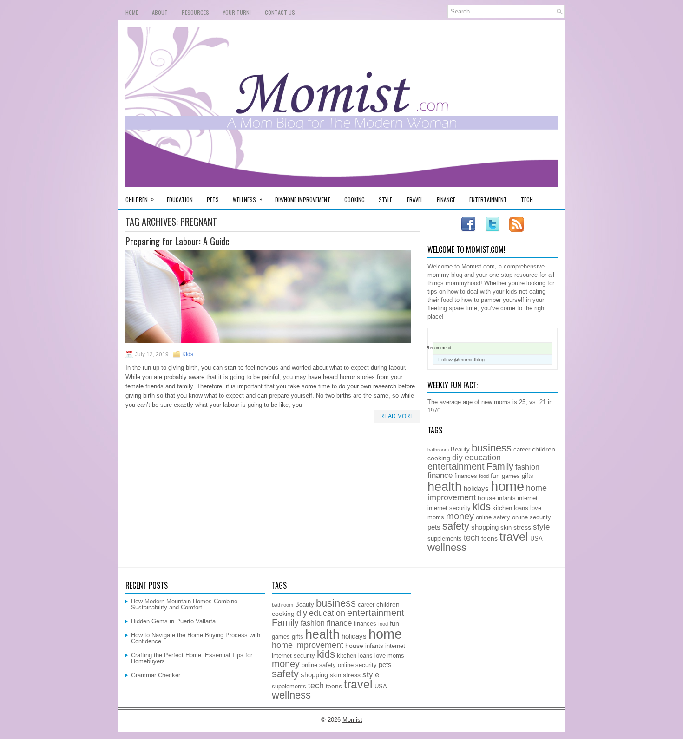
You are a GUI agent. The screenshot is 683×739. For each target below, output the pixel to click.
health (444, 487)
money (460, 516)
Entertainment (488, 199)
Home (131, 12)
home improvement (307, 645)
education (483, 457)
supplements (444, 539)
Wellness (247, 199)
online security (531, 517)
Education (180, 199)
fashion (527, 467)
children (543, 449)
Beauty (460, 449)
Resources (195, 12)
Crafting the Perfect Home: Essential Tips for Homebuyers (191, 658)
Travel (414, 199)
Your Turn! (237, 12)
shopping (485, 527)
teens (489, 538)
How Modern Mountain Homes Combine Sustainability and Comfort (184, 604)
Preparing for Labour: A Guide (177, 241)
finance (440, 475)
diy (457, 457)
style (541, 526)
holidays (476, 488)
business (492, 448)
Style (385, 199)
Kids (187, 354)
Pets (213, 199)
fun (495, 475)
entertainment (456, 466)
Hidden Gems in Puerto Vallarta (173, 621)
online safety (493, 517)
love (535, 508)
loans (521, 508)
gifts (527, 476)
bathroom (438, 449)
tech (471, 538)
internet (528, 498)
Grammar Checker (155, 675)
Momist (352, 719)
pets (433, 527)
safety (455, 526)
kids (482, 506)
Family (499, 466)
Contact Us (280, 12)
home (507, 486)
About (160, 12)
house (487, 498)
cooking (438, 458)
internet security (449, 508)
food (484, 476)
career (521, 449)
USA (536, 539)
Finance (446, 199)
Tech (527, 199)
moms (435, 517)
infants (507, 498)
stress (522, 527)
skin (506, 527)
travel (513, 536)
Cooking (354, 199)
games (511, 476)
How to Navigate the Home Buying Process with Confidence (195, 638)
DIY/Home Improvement (302, 199)
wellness (446, 547)
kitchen (502, 508)
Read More (397, 416)
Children (139, 199)
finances (465, 476)
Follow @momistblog (461, 359)
